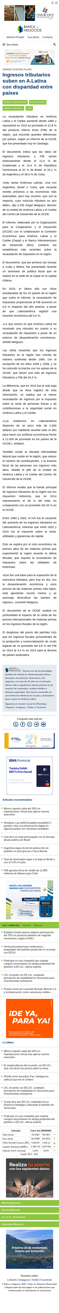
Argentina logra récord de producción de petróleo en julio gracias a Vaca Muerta (26, 849)
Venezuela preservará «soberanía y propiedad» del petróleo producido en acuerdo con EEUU (29, 949)
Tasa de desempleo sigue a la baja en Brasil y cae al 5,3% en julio (29, 861)
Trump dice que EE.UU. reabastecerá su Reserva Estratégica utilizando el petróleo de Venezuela (29, 1105)
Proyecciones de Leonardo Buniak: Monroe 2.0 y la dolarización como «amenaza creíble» (30, 990)
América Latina (37, 102)
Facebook (41, 707)
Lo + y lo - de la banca (13, 1217)
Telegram (9, 707)
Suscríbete (33, 37)
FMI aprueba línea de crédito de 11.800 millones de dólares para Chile (25, 872)
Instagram (21, 707)
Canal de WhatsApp (36, 704)
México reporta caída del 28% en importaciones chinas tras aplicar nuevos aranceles (26, 811)
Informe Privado (15, 37)
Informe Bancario (11, 1210)
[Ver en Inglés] (52, 2)
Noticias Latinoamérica (15, 102)
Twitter (30, 707)
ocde (29, 108)
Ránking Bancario (11, 1203)
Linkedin (12, 1280)
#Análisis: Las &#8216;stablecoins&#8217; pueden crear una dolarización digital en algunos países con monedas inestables (28, 825)
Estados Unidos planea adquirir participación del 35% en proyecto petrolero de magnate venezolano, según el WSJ (29, 935)
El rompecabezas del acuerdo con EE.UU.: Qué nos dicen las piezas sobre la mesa (28, 1067)
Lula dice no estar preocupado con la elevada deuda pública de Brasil (29, 838)
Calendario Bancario (12, 1224)
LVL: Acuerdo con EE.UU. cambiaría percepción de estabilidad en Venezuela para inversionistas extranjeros (29, 978)
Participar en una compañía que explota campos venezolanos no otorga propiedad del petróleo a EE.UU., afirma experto (29, 963)
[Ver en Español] (56, 2)
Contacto (47, 37)
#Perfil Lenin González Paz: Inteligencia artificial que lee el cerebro (26, 1078)
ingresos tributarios (13, 108)
